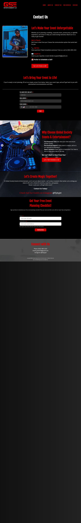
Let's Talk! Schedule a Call (51, 160)
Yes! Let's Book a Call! (39, 66)
